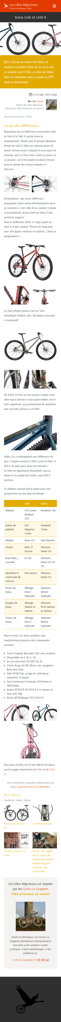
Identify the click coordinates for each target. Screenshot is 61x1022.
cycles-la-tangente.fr (24, 960)
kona (27, 800)
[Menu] (54, 6)
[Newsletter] (47, 960)
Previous (16, 916)
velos (20, 800)
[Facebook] (43, 960)
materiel (9, 800)
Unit (39, 769)
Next (44, 916)
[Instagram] (39, 960)
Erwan (39, 101)
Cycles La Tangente (35, 889)
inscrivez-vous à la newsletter (34, 786)
